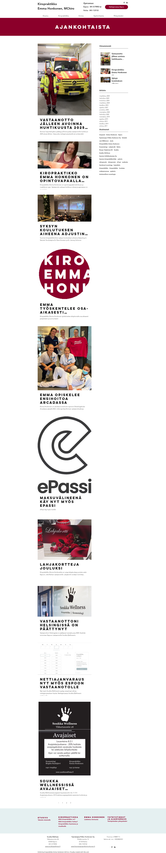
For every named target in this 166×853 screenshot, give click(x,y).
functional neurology (105, 165)
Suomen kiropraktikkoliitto (107, 159)
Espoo (120, 135)
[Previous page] (58, 803)
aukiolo (120, 159)
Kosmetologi (103, 147)
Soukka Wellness (104, 153)
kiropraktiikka (103, 168)
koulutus (122, 168)
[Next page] (70, 803)
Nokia (118, 147)
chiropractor (112, 162)
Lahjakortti (112, 147)
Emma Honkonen (111, 135)
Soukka (116, 150)
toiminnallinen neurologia (107, 174)
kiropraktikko (113, 168)
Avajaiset (102, 135)
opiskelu (112, 171)
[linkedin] (127, 3)
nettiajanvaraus (104, 171)
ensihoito (125, 162)
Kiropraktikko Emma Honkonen (109, 144)
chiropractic (103, 162)
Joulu (111, 141)
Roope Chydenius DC (106, 150)
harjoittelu (117, 165)
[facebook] (124, 3)
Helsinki (124, 138)
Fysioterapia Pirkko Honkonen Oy (110, 138)
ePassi (119, 162)
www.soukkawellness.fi (52, 846)
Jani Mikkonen (104, 141)
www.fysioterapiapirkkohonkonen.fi (83, 846)
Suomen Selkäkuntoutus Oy (108, 156)
